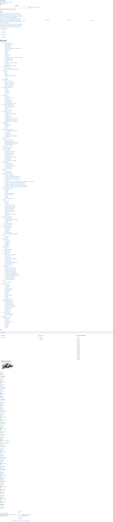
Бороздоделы (8, 45)
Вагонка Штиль (8, 232)
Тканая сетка (8, 309)
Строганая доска (13, 13)
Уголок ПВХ (7, 159)
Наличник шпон (8, 265)
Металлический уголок (10, 211)
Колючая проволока (9, 303)
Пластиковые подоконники (11, 156)
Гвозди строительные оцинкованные (13, 176)
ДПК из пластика (8, 220)
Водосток (7, 189)
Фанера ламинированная (10, 75)
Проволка (7, 212)
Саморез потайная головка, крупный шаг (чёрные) (16, 185)
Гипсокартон (8, 132)
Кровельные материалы (15, 20)
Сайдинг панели (8, 295)
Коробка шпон (8, 261)
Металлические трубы (10, 206)
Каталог (4, 32)
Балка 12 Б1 (2, 384)
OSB (6, 71)
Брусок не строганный (10, 82)
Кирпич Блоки (14, 19)
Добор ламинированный (10, 254)
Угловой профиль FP (9, 278)
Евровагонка (8, 229)
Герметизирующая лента (10, 267)
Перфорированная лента (10, 270)
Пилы (6, 52)
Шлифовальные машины (10, 65)
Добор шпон (7, 257)
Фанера (18, 13)
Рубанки (7, 56)
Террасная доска (9, 223)
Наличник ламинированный (11, 262)
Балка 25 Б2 (2, 489)
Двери (15, 17)
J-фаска (7, 287)
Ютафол (7, 245)
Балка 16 (2, 407)
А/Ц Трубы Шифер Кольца (5, 16)
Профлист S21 (8, 116)
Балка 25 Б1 (2, 477)
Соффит (7, 297)
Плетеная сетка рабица (10, 305)
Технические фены (9, 60)
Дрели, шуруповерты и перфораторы (13, 48)
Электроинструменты (4, 13)
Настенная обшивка (17, 21)
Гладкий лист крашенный (10, 113)
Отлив (6, 196)
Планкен (7, 222)
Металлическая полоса (10, 205)
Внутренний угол (8, 290)
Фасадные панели (9, 299)
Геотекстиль (7, 240)
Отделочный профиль (10, 154)
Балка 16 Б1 (2, 419)
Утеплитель (19, 15)
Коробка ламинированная (10, 258)
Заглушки (7, 203)
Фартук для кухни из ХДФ (10, 160)
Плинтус (7, 91)
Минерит (7, 126)
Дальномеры (8, 47)
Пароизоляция (6, 22)
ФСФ (6, 78)
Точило (6, 61)
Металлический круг (9, 209)
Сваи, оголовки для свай (10, 214)
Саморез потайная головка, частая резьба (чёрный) (16, 186)
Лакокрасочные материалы (11, 135)
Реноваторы (7, 54)
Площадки (7, 322)
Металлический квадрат (10, 207)
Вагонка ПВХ (8, 150)
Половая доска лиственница (11, 219)
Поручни (7, 324)
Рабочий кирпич (8, 168)
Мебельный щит (8, 321)
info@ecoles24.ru (12, 514)
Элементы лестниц (4, 28)
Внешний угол (8, 288)
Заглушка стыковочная (10, 151)
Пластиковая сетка (9, 304)
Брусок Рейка (3, 15)
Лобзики (7, 51)
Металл (1, 21)
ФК (5, 77)
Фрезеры (7, 64)
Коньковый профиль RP (10, 269)
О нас (20, 513)
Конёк (6, 192)
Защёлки (2, 19)
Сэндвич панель (8, 158)
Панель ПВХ (7, 155)
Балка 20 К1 (2, 466)
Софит (6, 296)
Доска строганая (8, 68)
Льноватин (7, 236)
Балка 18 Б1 (2, 431)
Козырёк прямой (8, 172)
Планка (6, 197)
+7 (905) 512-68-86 (35, 7)
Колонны (7, 320)
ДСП (6, 73)
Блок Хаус (7, 228)
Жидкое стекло (8, 134)
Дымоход (7, 125)
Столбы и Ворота (3, 26)
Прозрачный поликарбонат (11, 273)
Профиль (7, 137)
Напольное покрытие (8, 21)
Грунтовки (7, 133)
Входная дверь (8, 139)
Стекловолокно (8, 101)
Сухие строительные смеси (11, 130)
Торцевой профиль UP (10, 276)
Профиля (7, 293)
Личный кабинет (3, 3)
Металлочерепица (9, 194)
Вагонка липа (8, 124)
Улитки (6, 327)
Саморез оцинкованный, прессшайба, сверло (15, 184)
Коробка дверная (9, 145)
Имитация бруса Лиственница (11, 233)
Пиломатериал (3, 24)
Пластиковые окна (11, 24)
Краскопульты (8, 49)
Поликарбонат (3, 25)
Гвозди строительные (9, 175)
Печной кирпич (8, 167)
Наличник (7, 90)
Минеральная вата (9, 98)
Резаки (6, 53)
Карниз (6, 88)
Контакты (21, 518)
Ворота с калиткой (9, 313)
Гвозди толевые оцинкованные (11, 177)
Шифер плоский (8, 109)
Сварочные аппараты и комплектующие (13, 57)
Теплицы (9, 26)
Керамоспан (8, 243)
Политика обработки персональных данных (21, 520)
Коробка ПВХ (8, 260)
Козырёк (19, 19)
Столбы (7, 325)
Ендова (6, 190)
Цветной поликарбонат (10, 279)
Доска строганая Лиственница (11, 69)
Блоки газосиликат (9, 164)
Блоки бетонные (8, 163)
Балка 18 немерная (4, 442)
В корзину (2, 379)
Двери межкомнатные (10, 141)
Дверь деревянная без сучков (11, 142)
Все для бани (5, 122)
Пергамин (7, 244)
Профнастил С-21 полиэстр (11, 120)
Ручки (7, 25)
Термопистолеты (8, 58)
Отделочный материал (9, 17)
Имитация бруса (8, 227)
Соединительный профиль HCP (12, 274)
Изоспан (7, 241)
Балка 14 (2, 396)
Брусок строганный (9, 83)
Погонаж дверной (18, 24)
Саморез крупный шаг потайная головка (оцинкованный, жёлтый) (19, 181)
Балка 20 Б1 (2, 454)
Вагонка (7, 231)
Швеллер (7, 215)
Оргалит (7, 74)
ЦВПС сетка (7, 310)
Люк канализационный (10, 105)
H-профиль (7, 284)
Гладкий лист (8, 112)
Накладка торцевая (9, 152)
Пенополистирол (8, 100)
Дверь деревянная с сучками (11, 143)
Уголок (6, 94)
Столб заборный (8, 314)
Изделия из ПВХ (7, 19)
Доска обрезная (8, 249)
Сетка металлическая (17, 25)
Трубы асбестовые (9, 107)
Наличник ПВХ (8, 263)
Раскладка (7, 92)
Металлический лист (9, 210)
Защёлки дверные (9, 147)
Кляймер (7, 180)
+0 (0, 2)
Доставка (21, 514)
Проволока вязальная (10, 307)
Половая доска (8, 218)
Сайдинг (11, 25)
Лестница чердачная (9, 193)
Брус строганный (8, 81)
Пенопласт (7, 99)
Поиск (16, 5)
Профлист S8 (8, 117)
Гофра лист (7, 115)
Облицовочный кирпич (10, 165)
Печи (6, 128)
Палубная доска (8, 224)
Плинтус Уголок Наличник (11, 15)
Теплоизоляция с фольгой (11, 103)
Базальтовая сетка (9, 301)
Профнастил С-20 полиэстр (11, 118)
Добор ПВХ (7, 256)
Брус (6, 248)
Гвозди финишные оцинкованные (12, 179)
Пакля (1, 22)
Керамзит (7, 96)
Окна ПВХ (7, 252)
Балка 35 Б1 (2, 501)
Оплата (20, 516)
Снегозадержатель (9, 198)
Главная (4, 29)
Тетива (6, 326)
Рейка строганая (8, 86)
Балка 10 (2, 373)
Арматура (7, 201)
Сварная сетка (8, 308)
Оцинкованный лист (16, 16)
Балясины (7, 318)
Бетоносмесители (9, 44)
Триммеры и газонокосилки (11, 62)
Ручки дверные (8, 282)
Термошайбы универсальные (11, 275)
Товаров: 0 (3, 2)
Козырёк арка (8, 171)
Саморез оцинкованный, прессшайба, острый (15, 182)
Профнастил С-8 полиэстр (11, 121)
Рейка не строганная (9, 84)
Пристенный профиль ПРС (11, 271)
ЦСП (6, 108)
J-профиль (7, 286)
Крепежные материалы (5, 20)
